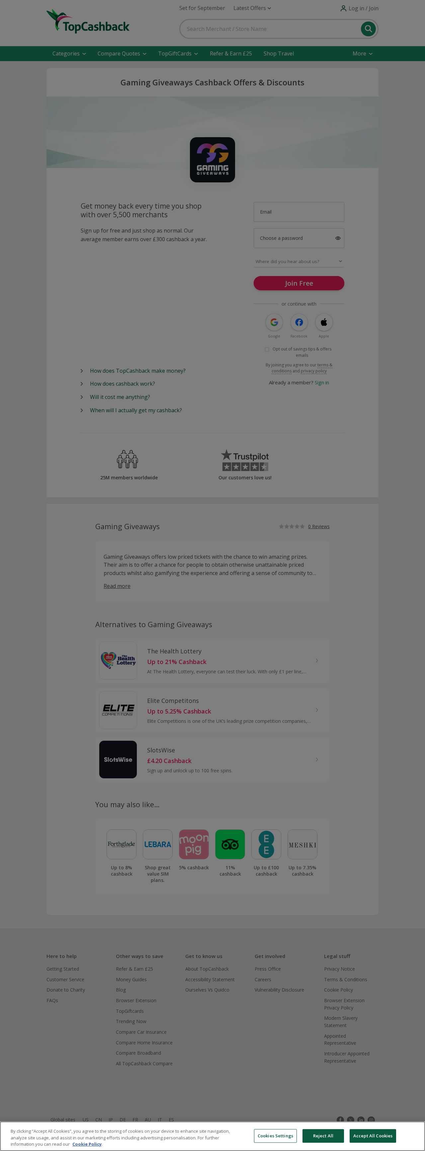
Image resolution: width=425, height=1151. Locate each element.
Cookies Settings (275, 1136)
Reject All (323, 1136)
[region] (212, 1136)
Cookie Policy (87, 1144)
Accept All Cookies (372, 1136)
